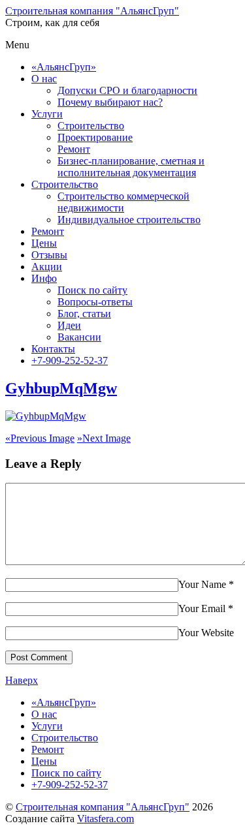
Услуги (47, 113)
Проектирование (95, 137)
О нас (44, 78)
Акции (46, 266)
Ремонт (73, 149)
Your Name (202, 584)
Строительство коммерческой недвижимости (123, 202)
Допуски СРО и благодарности (127, 90)
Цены (44, 243)
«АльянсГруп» (63, 66)
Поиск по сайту (92, 290)
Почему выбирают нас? (110, 102)
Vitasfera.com (105, 818)
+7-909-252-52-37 (69, 360)
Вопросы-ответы (95, 301)
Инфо (44, 278)
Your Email (201, 608)
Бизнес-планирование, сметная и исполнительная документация (130, 166)
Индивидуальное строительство (129, 219)
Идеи (69, 325)
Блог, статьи (84, 313)
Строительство (90, 125)
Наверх (21, 680)
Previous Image (39, 438)
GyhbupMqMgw (61, 388)
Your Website (206, 632)
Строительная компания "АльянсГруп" (102, 806)
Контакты (53, 348)
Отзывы (49, 254)
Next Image (104, 438)
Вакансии (79, 337)
